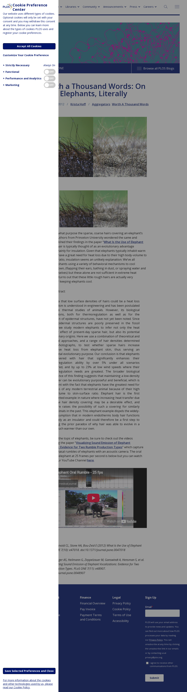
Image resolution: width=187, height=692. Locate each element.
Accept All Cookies (29, 46)
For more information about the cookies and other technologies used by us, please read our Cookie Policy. (28, 683)
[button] (16, 65)
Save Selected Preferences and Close (29, 671)
